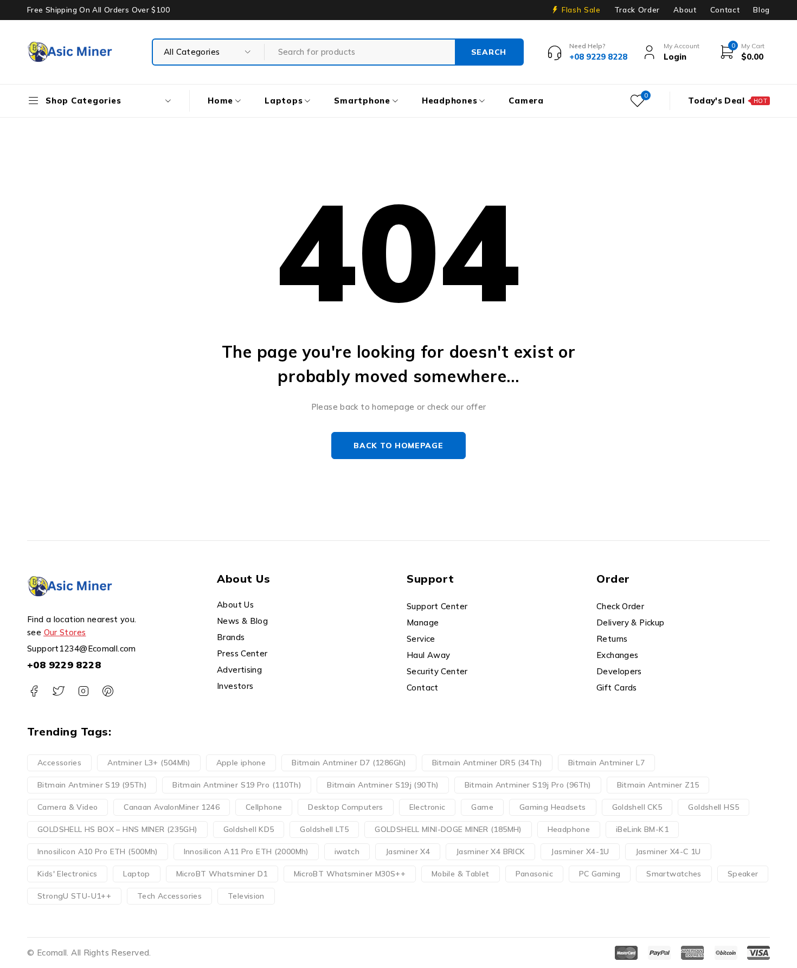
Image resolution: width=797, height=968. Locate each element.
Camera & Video (67, 807)
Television (246, 896)
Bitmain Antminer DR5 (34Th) (487, 762)
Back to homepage (398, 445)
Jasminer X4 (407, 851)
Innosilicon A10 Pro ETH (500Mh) (97, 851)
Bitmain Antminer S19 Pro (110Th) (236, 785)
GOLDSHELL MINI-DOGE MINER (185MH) (448, 829)
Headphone (569, 829)
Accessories (59, 762)
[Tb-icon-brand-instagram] (83, 691)
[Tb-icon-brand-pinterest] (107, 691)
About (684, 9)
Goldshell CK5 (637, 807)
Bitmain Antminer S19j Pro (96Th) (528, 785)
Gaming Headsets (552, 807)
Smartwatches (674, 874)
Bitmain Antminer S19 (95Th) (91, 785)
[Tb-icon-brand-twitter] (58, 691)
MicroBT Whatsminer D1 (222, 874)
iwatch (347, 851)
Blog (761, 9)
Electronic (427, 807)
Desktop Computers (345, 807)
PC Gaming (599, 874)
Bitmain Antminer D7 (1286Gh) (349, 762)
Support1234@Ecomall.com (81, 648)
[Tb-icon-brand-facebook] (34, 691)
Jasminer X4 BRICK (490, 851)
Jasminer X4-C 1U (668, 851)
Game (482, 807)
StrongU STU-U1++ (74, 896)
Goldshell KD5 (248, 829)
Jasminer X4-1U (580, 851)
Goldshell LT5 (324, 829)
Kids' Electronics (67, 874)
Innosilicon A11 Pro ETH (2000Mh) (246, 851)
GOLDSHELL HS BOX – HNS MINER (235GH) (117, 829)
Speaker (743, 874)
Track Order (637, 9)
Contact (725, 9)
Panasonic (534, 874)
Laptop (136, 874)
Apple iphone (241, 762)
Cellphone (264, 807)
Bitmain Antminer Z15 (658, 785)
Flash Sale (581, 9)
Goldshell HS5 (713, 807)
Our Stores (65, 632)
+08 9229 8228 (64, 665)
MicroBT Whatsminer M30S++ (350, 874)
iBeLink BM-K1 (642, 829)
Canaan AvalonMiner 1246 (172, 807)
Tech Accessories (169, 896)
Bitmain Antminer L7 (606, 762)
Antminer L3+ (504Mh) (148, 762)
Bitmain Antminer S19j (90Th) (383, 785)
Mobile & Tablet (461, 874)
